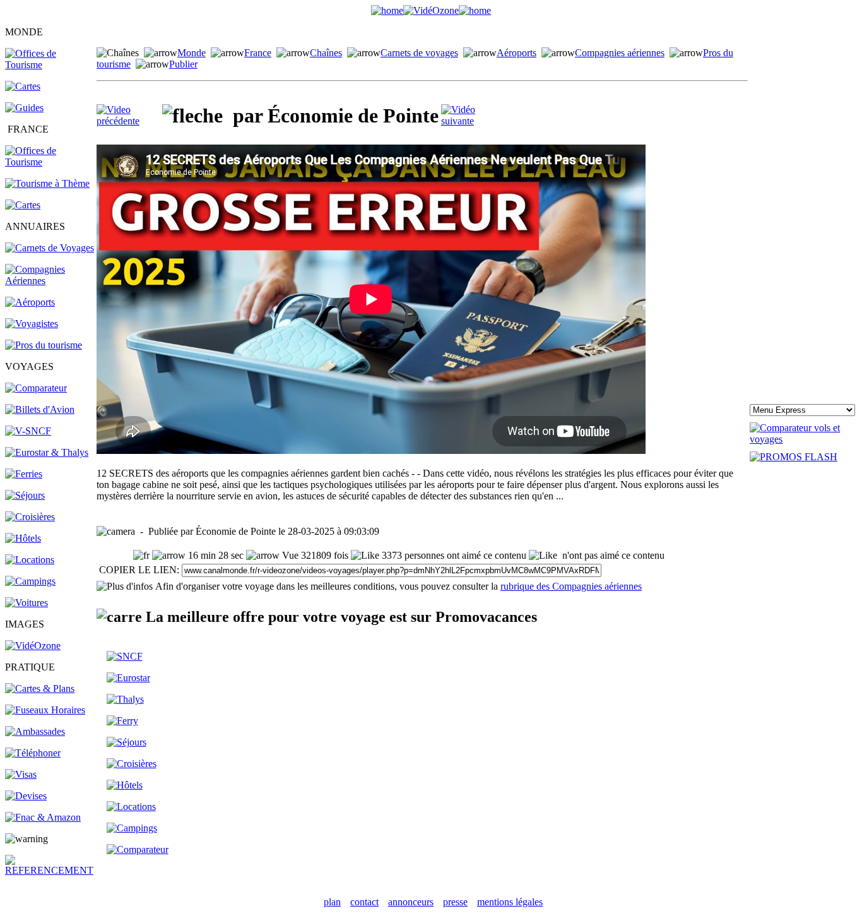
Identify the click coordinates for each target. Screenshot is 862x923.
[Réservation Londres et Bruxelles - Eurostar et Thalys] (46, 452)
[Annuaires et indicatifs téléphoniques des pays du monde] (33, 752)
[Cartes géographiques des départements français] (22, 204)
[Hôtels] (23, 538)
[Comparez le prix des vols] (803, 439)
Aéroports (516, 52)
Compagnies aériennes (619, 52)
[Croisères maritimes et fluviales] (131, 763)
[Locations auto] (26, 602)
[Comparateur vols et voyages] (36, 388)
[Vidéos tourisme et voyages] (33, 645)
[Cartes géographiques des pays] (22, 86)
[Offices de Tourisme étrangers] (50, 64)
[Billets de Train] (125, 656)
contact (364, 901)
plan (332, 901)
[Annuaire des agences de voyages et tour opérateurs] (31, 323)
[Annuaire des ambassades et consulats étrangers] (35, 731)
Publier (183, 64)
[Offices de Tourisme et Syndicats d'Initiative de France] (50, 162)
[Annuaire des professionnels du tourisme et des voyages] (43, 345)
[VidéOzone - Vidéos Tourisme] (431, 10)
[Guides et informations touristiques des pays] (24, 107)
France (257, 52)
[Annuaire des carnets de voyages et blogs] (49, 247)
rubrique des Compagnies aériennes (571, 586)
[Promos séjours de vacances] (25, 495)
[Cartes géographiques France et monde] (39, 688)
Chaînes (326, 52)
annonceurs (411, 901)
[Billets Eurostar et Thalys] (128, 677)
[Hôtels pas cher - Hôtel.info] (125, 785)
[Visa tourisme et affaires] (21, 774)
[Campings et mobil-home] (30, 581)
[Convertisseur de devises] (26, 795)
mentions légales (510, 901)
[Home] (387, 10)
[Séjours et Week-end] (126, 742)
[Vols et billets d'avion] (39, 409)
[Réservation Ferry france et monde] (23, 473)
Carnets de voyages (419, 52)
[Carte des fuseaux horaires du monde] (45, 710)
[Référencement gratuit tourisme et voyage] (50, 870)
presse (455, 901)
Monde (191, 52)
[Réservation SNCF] (28, 431)
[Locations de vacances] (29, 559)
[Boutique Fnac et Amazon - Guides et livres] (43, 817)
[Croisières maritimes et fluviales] (30, 516)
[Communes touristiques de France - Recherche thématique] (47, 183)
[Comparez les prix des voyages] (137, 849)
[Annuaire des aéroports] (30, 302)
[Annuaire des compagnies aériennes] (50, 280)
